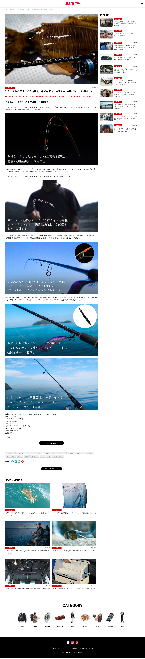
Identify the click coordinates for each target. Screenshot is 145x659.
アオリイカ (20, 453)
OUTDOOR (12, 9)
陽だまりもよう (58, 456)
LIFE (97, 626)
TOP (6, 9)
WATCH (47, 626)
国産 (26, 456)
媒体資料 (91, 648)
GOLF (123, 626)
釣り (49, 456)
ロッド (20, 456)
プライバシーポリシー (64, 648)
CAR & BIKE (59, 626)
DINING (85, 626)
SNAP (72, 626)
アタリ (29, 453)
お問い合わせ (83, 648)
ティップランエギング (59, 453)
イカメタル (38, 453)
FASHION (22, 626)
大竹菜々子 (35, 456)
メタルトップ (10, 456)
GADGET (110, 626)
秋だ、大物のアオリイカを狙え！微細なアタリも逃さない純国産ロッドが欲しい (35, 9)
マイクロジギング (87, 453)
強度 (42, 456)
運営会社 (74, 648)
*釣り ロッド (10, 453)
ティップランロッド (74, 453)
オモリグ (46, 453)
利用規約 (53, 648)
